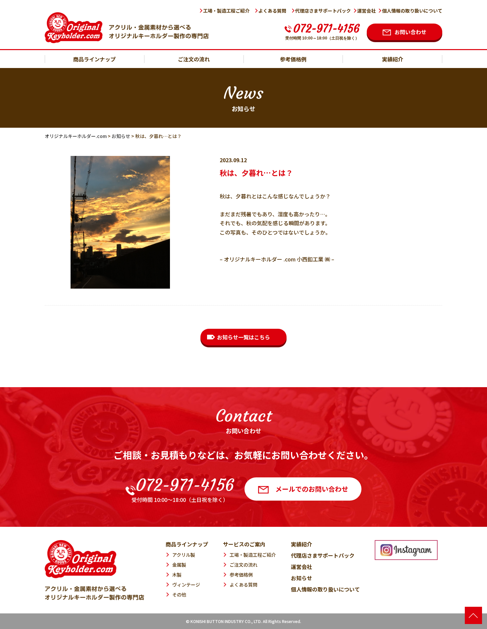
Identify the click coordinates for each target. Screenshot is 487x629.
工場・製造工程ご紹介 (226, 10)
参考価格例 (293, 59)
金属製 (179, 564)
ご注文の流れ (194, 59)
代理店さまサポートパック (323, 10)
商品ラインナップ (94, 59)
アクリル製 (183, 554)
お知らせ (301, 578)
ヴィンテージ (186, 584)
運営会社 (366, 10)
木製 (177, 574)
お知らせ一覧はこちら (243, 337)
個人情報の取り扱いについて (412, 10)
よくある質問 (272, 10)
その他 (179, 594)
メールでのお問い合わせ (311, 489)
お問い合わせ (410, 32)
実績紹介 (392, 59)
